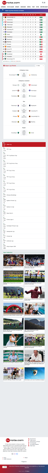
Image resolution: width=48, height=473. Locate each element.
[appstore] (24, 461)
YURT (33, 7)
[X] (12, 454)
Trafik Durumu (33, 440)
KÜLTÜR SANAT (44, 7)
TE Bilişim (27, 471)
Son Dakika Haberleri (34, 444)
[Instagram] (15, 454)
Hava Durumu (33, 438)
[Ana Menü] (44, 2)
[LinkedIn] (17, 454)
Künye (5, 457)
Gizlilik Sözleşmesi (7, 459)
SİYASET (17, 7)
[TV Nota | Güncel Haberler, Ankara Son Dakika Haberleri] (11, 2)
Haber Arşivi (32, 445)
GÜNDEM (3, 7)
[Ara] (42, 2)
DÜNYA (29, 7)
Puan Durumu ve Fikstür (35, 441)
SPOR (37, 7)
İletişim (26, 457)
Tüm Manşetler (33, 442)
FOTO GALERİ (10, 7)
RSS (5, 466)
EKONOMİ (23, 7)
